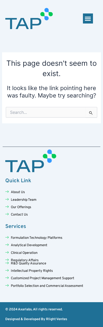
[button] (88, 18)
